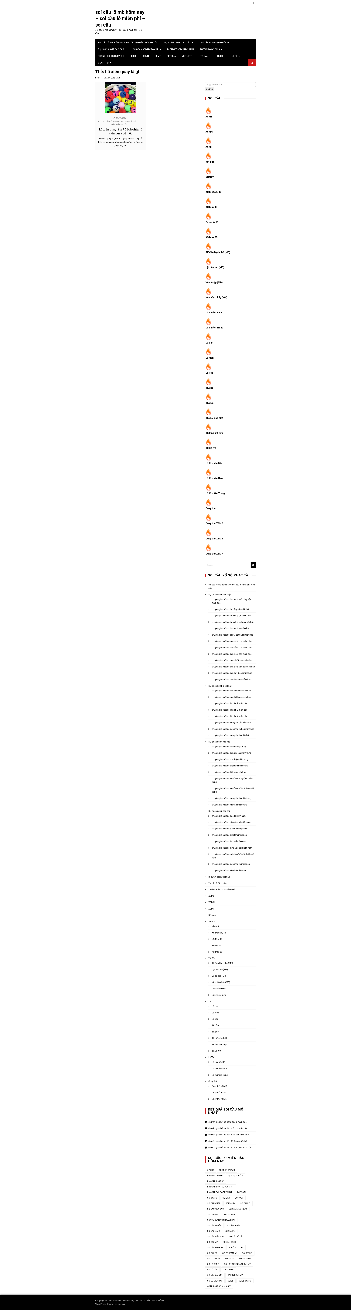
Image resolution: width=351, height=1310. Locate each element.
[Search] (253, 565)
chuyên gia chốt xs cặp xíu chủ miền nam (231, 822)
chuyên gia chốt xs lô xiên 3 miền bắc (229, 710)
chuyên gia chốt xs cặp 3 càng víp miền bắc (232, 635)
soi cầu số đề (235, 1236)
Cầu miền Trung (214, 327)
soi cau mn (212, 1214)
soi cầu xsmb (229, 1242)
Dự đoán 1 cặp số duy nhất (220, 1187)
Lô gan (209, 342)
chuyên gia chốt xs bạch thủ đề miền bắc (231, 615)
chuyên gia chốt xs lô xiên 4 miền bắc (229, 716)
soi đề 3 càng (245, 1281)
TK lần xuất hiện (214, 433)
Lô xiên (210, 357)
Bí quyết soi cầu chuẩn (180, 49)
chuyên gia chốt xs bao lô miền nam (229, 816)
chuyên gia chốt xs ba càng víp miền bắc (231, 609)
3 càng (210, 1170)
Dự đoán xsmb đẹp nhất (212, 42)
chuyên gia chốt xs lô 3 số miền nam (229, 841)
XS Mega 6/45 (213, 191)
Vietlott (187, 56)
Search (209, 89)
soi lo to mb (245, 1259)
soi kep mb (247, 1253)
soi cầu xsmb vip (215, 1247)
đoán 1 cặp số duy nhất (219, 1286)
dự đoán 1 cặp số (215, 1181)
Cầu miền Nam (214, 312)
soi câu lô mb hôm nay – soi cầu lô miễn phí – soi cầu (120, 18)
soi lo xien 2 (213, 1264)
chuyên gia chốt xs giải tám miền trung (230, 765)
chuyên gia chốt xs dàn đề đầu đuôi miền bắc (233, 666)
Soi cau (226, 1198)
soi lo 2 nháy (213, 1259)
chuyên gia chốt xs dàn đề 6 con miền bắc (231, 647)
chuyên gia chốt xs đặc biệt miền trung (230, 759)
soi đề (230, 1281)
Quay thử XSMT (214, 538)
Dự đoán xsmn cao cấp (146, 49)
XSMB (134, 56)
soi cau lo (245, 1203)
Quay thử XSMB (214, 523)
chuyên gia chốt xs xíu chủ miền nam (229, 870)
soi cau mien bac (215, 1209)
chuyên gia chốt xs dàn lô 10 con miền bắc (232, 673)
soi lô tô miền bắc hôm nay (237, 1264)
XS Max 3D (211, 237)
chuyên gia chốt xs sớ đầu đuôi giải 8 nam (232, 848)
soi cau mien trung (238, 1209)
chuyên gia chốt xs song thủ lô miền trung (231, 798)
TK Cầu (204, 56)
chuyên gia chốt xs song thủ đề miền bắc (231, 722)
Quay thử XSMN (214, 553)
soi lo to (229, 1259)
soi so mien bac (214, 1281)
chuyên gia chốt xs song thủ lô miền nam (231, 864)
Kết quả (171, 56)
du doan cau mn (215, 1176)
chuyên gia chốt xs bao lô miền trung (229, 746)
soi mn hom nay (235, 1275)
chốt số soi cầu (227, 1170)
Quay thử (103, 62)
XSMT (158, 56)
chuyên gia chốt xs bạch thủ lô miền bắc (231, 628)
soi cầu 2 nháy (214, 1225)
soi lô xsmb (228, 1270)
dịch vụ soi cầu (235, 1176)
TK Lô (220, 56)
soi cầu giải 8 (213, 1231)
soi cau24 (230, 1203)
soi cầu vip (212, 1242)
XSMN (146, 56)
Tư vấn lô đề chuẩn (211, 49)
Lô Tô (234, 56)
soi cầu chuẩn (233, 1225)
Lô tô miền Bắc (214, 463)
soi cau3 (239, 1198)
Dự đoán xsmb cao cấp (177, 42)
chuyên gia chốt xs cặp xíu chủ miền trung (231, 753)
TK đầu (209, 387)
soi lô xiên (212, 1270)
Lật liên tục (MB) (215, 267)
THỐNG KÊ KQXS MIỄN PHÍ (111, 56)
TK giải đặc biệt (214, 417)
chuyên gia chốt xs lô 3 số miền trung (229, 772)
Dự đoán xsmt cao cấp (111, 49)
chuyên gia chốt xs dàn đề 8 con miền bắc (231, 654)
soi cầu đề (212, 1253)
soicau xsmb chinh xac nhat (221, 1220)
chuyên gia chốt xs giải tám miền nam (229, 835)
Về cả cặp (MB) (214, 282)
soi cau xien (229, 1214)
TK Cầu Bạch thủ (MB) (218, 252)
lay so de (242, 1192)
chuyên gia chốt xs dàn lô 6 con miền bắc (231, 690)
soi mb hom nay (214, 1275)
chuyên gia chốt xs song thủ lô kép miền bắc (233, 729)
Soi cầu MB (230, 1231)
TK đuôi (210, 402)
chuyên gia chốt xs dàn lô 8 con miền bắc (231, 697)
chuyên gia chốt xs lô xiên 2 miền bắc (229, 703)
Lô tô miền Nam (214, 478)
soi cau (121, 1304)
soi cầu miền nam (215, 1236)
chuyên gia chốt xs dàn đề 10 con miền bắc (232, 660)
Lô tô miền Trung (215, 493)
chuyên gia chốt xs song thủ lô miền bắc (231, 735)
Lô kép (209, 372)
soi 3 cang (212, 1198)
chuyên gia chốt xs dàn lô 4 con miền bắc (231, 679)
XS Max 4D (211, 207)
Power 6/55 (212, 222)
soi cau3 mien (213, 1203)
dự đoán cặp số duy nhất (219, 1192)
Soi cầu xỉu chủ (236, 1247)
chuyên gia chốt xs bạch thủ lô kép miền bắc (233, 622)
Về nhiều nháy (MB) (216, 297)
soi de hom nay (229, 1253)
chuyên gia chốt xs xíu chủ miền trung (229, 804)
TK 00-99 (211, 448)
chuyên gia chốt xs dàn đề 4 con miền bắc (231, 641)
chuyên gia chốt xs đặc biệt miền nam (229, 828)
